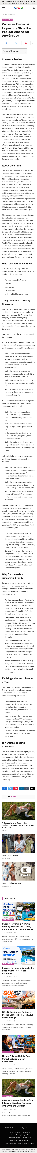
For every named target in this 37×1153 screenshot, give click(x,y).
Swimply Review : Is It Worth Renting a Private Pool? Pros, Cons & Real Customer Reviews (17, 927)
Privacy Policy (20, 1135)
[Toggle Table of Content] (23, 51)
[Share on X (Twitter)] (16, 43)
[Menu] (3, 8)
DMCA (32, 1143)
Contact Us (26, 1132)
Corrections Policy (14, 1137)
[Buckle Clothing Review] (18, 871)
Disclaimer (30, 1135)
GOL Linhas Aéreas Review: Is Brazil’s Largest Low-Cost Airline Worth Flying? (18, 1015)
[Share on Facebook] (6, 43)
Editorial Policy (26, 1137)
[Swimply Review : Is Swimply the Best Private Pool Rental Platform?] (18, 955)
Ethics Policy (13, 1140)
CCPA (25, 1143)
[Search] (34, 8)
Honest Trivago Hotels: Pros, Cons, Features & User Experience (16, 1059)
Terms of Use (10, 1135)
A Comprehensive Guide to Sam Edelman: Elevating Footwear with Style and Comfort (18, 825)
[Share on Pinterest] (26, 43)
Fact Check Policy (24, 1140)
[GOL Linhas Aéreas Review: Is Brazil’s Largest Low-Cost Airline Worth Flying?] (18, 1000)
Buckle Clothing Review (11, 883)
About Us (18, 1132)
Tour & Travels (8, 919)
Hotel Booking (8, 1052)
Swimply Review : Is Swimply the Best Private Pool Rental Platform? (18, 971)
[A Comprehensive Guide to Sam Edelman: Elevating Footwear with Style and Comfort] (18, 811)
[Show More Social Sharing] (33, 43)
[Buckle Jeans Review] (18, 843)
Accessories (12, 14)
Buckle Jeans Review (10, 855)
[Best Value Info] (18, 8)
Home (4, 14)
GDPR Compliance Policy (13, 1143)
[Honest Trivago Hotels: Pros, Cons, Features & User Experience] (18, 1044)
